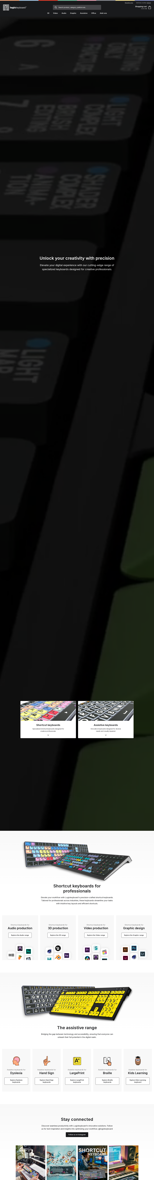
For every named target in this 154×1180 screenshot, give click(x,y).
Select (149, 3)
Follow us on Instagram (77, 1134)
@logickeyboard (105, 1129)
